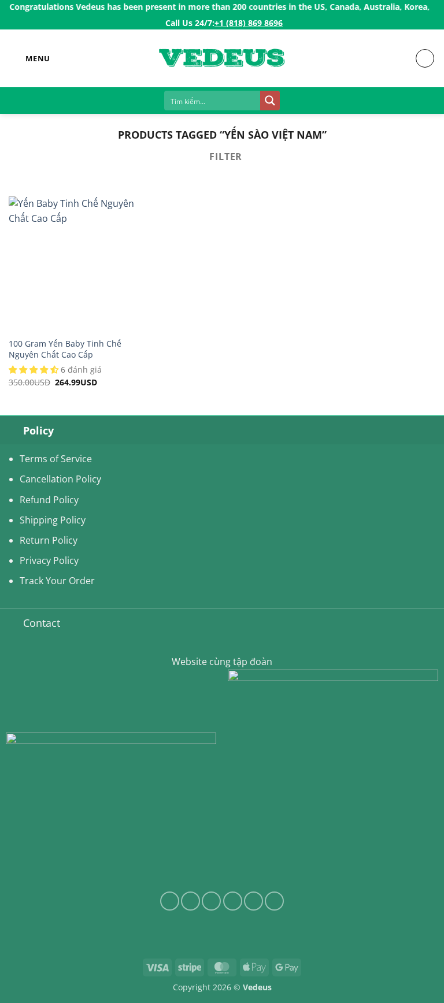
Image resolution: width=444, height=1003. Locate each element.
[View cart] (425, 58)
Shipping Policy (53, 520)
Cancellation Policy (60, 479)
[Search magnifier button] (270, 100)
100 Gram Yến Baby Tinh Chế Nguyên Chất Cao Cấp (65, 349)
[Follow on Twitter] (211, 901)
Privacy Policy (49, 560)
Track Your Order (57, 580)
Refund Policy (49, 499)
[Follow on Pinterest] (274, 901)
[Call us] (253, 901)
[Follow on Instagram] (190, 901)
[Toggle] (11, 430)
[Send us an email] (232, 901)
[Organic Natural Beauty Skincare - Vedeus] (222, 59)
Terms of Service (56, 458)
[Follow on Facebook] (169, 901)
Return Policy (48, 540)
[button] (29, 58)
